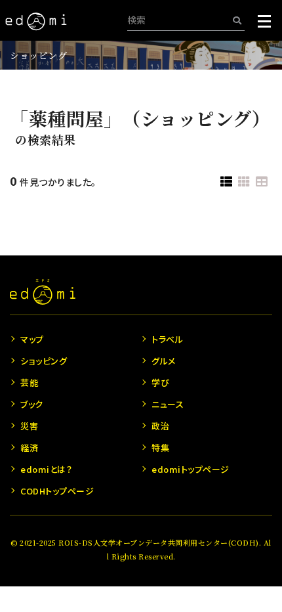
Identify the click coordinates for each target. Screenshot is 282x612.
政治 (160, 426)
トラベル (167, 339)
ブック (31, 404)
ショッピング (38, 55)
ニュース (167, 404)
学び (160, 382)
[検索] (237, 20)
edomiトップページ (190, 469)
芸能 (29, 382)
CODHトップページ (57, 491)
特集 (160, 447)
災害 (29, 426)
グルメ (163, 361)
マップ (32, 339)
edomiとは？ (46, 469)
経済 (29, 447)
